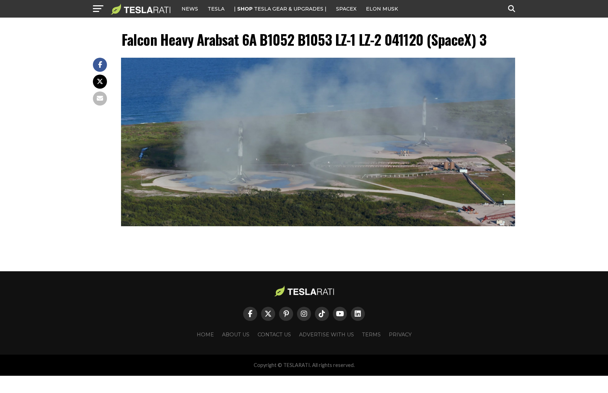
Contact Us (274, 334)
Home (205, 334)
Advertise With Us (326, 334)
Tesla (216, 9)
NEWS (190, 9)
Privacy (400, 334)
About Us (235, 334)
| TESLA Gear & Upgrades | (280, 9)
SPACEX (346, 9)
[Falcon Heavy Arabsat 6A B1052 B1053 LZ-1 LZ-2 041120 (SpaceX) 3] (318, 224)
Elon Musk (382, 9)
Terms (371, 334)
